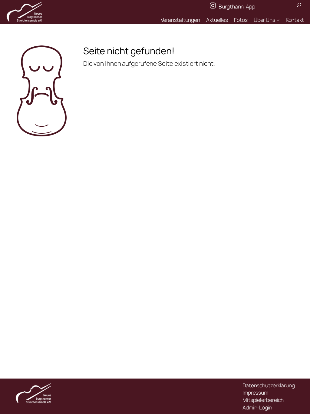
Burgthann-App (237, 6)
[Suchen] (299, 4)
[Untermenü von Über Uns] (277, 19)
